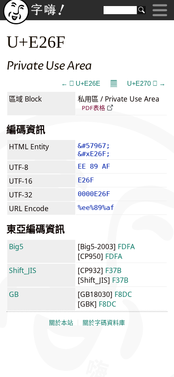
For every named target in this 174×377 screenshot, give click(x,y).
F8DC (123, 294)
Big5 (16, 246)
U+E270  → (146, 83)
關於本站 (61, 323)
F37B (113, 270)
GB (14, 294)
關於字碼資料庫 (104, 323)
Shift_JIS (22, 270)
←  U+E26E (80, 83)
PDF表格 (93, 108)
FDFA (126, 246)
